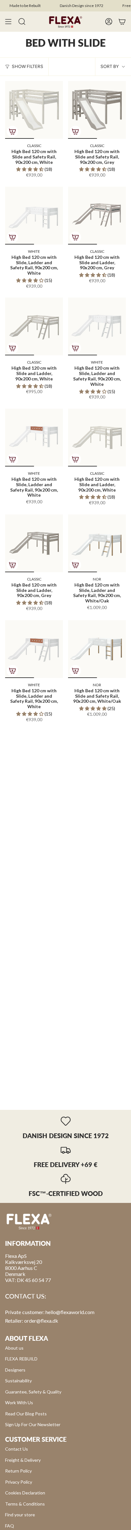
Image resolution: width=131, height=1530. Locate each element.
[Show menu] (8, 21)
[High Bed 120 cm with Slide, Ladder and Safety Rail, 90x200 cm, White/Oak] (97, 543)
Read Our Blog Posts (26, 1413)
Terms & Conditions (25, 1504)
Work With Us (19, 1402)
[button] (30, 169)
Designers (15, 1369)
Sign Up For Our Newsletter (32, 1424)
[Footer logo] (29, 1221)
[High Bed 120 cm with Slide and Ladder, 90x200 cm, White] (34, 326)
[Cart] (122, 21)
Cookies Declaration (25, 1492)
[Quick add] (12, 131)
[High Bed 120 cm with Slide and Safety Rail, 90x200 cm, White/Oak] (97, 649)
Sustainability (18, 1380)
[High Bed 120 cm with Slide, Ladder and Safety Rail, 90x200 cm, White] (34, 216)
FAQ (9, 1525)
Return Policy (18, 1470)
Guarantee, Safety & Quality (33, 1391)
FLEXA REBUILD (21, 1358)
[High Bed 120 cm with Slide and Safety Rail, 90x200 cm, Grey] (97, 110)
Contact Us (16, 1449)
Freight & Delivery (23, 1460)
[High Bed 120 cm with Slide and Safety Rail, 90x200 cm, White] (34, 110)
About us (14, 1348)
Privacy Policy (18, 1482)
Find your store (20, 1514)
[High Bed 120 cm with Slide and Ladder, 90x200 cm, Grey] (97, 216)
